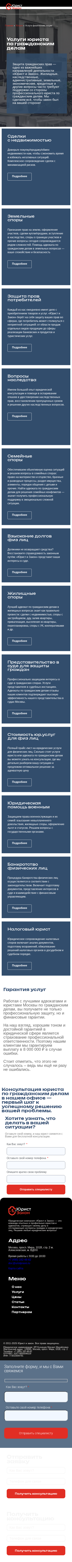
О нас (17, 1287)
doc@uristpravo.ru (19, 1263)
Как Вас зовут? (16, 1144)
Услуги (19, 25)
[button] (65, 7)
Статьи (18, 1302)
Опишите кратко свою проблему (27, 1172)
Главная (9, 25)
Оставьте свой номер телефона (27, 1158)
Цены (16, 1297)
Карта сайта (15, 1268)
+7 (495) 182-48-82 (19, 1259)
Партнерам (22, 1312)
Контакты (20, 1307)
